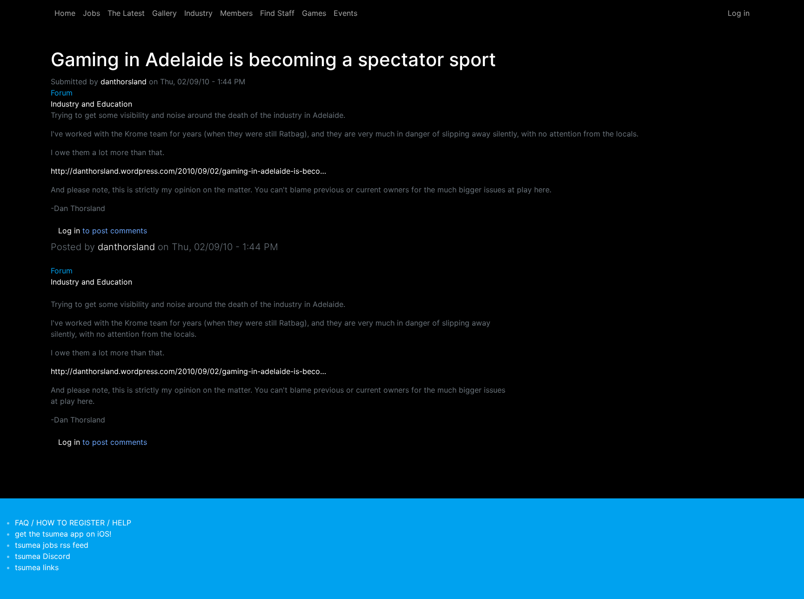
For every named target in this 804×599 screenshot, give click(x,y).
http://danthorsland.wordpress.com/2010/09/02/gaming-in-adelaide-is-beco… (188, 171)
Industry (198, 13)
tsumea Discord (42, 556)
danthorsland (123, 81)
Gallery (164, 13)
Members (236, 13)
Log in (739, 13)
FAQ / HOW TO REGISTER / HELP (73, 522)
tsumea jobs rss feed (51, 545)
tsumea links (37, 567)
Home (64, 13)
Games (314, 13)
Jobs (91, 13)
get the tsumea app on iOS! (63, 533)
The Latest (126, 13)
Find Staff (277, 13)
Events (345, 13)
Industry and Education (91, 104)
